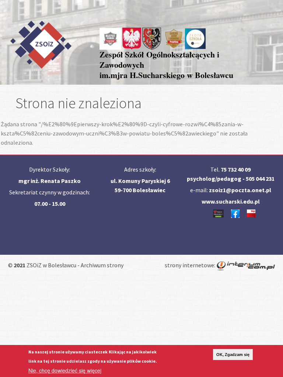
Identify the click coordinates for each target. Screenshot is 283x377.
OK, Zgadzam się (232, 354)
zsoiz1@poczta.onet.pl (240, 190)
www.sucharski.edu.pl (231, 201)
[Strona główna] (40, 43)
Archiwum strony (102, 265)
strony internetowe (189, 265)
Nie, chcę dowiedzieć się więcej (64, 370)
